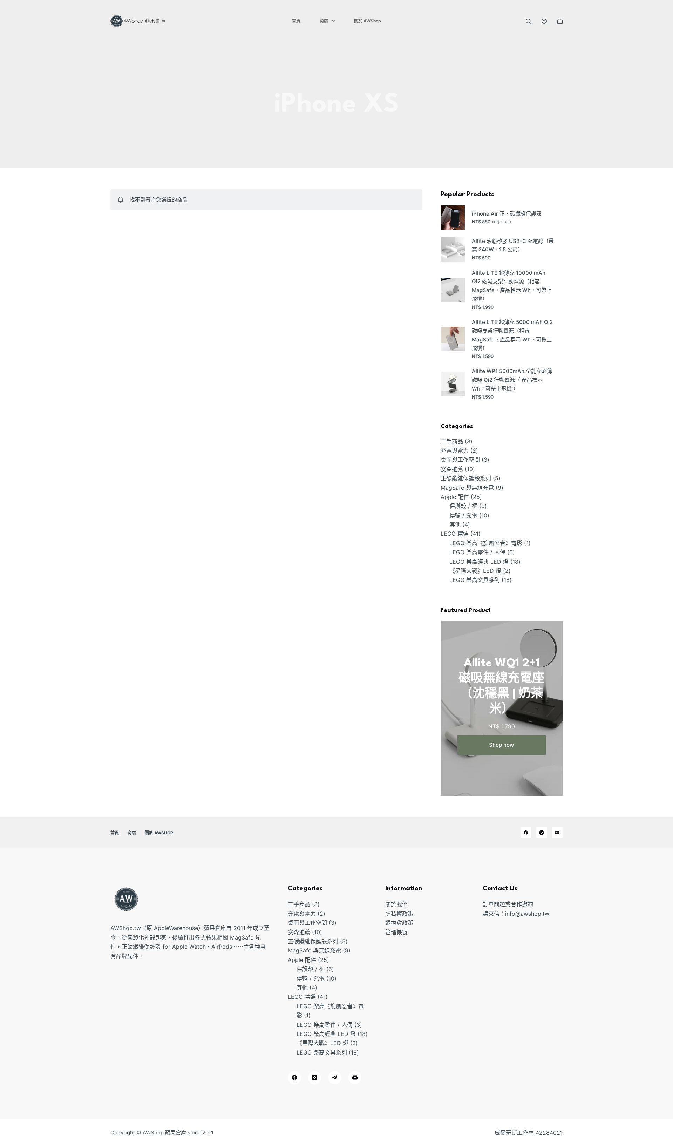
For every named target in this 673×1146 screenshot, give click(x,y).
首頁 (296, 20)
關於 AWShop (367, 20)
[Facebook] (526, 832)
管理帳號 (396, 932)
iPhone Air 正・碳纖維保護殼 (507, 213)
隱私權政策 (399, 913)
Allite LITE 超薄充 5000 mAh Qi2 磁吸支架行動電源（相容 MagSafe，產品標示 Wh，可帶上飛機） (512, 335)
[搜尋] (528, 21)
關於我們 (396, 904)
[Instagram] (541, 832)
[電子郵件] (557, 832)
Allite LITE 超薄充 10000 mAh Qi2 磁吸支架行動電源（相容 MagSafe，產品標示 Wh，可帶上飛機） (512, 286)
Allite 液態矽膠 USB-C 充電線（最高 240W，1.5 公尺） (513, 245)
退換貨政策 (399, 922)
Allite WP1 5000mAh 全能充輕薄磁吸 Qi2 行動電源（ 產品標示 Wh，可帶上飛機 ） (512, 380)
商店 (324, 20)
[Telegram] (334, 1077)
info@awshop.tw (527, 913)
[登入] (544, 21)
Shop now (501, 744)
